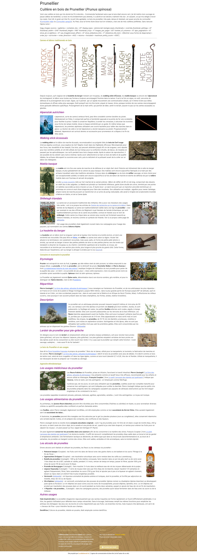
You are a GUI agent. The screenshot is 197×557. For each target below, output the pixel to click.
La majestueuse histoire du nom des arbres (60, 268)
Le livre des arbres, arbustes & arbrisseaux (70, 288)
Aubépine (77, 280)
